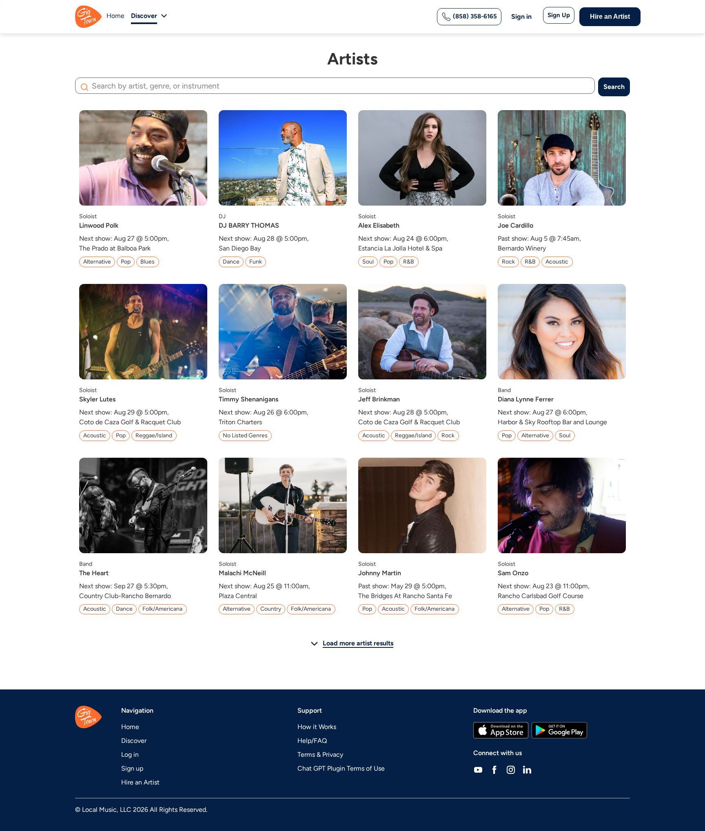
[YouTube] (478, 769)
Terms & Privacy (320, 754)
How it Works (316, 727)
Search (614, 87)
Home (115, 16)
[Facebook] (494, 769)
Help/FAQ (312, 741)
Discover (133, 741)
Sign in (521, 16)
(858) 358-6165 (474, 16)
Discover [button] (144, 16)
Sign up (132, 768)
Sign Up (559, 15)
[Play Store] (559, 730)
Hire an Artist (610, 16)
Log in (130, 754)
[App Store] (501, 730)
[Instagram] (511, 769)
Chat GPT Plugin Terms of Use (341, 768)
